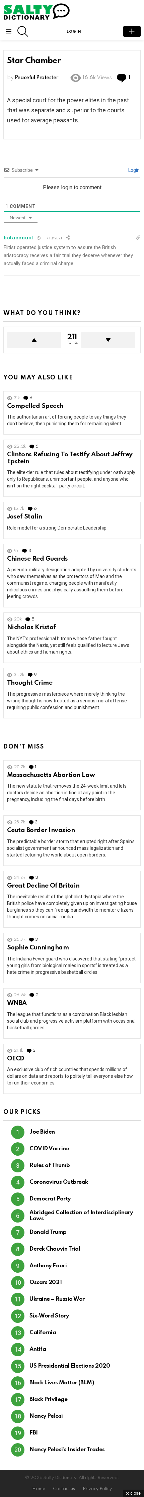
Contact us (64, 1489)
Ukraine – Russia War (57, 1299)
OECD (15, 1058)
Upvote (34, 340)
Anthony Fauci (48, 1266)
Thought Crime (29, 683)
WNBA (17, 1003)
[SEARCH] (22, 31)
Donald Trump (48, 1232)
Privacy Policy (97, 1489)
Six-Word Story (49, 1316)
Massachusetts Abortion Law (51, 775)
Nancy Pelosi (46, 1416)
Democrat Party (50, 1199)
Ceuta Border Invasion (41, 830)
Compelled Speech (35, 406)
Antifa (37, 1349)
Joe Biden (42, 1132)
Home (38, 1489)
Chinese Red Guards (37, 559)
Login (133, 170)
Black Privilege (48, 1399)
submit (132, 31)
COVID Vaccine (49, 1149)
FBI (33, 1433)
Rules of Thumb (49, 1165)
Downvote (108, 340)
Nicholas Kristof (31, 627)
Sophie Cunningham (38, 947)
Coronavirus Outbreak (58, 1182)
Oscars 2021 (45, 1282)
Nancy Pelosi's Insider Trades (67, 1450)
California (42, 1333)
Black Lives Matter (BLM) (61, 1383)
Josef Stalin (24, 516)
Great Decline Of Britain (43, 886)
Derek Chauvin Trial (54, 1249)
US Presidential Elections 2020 (69, 1366)
